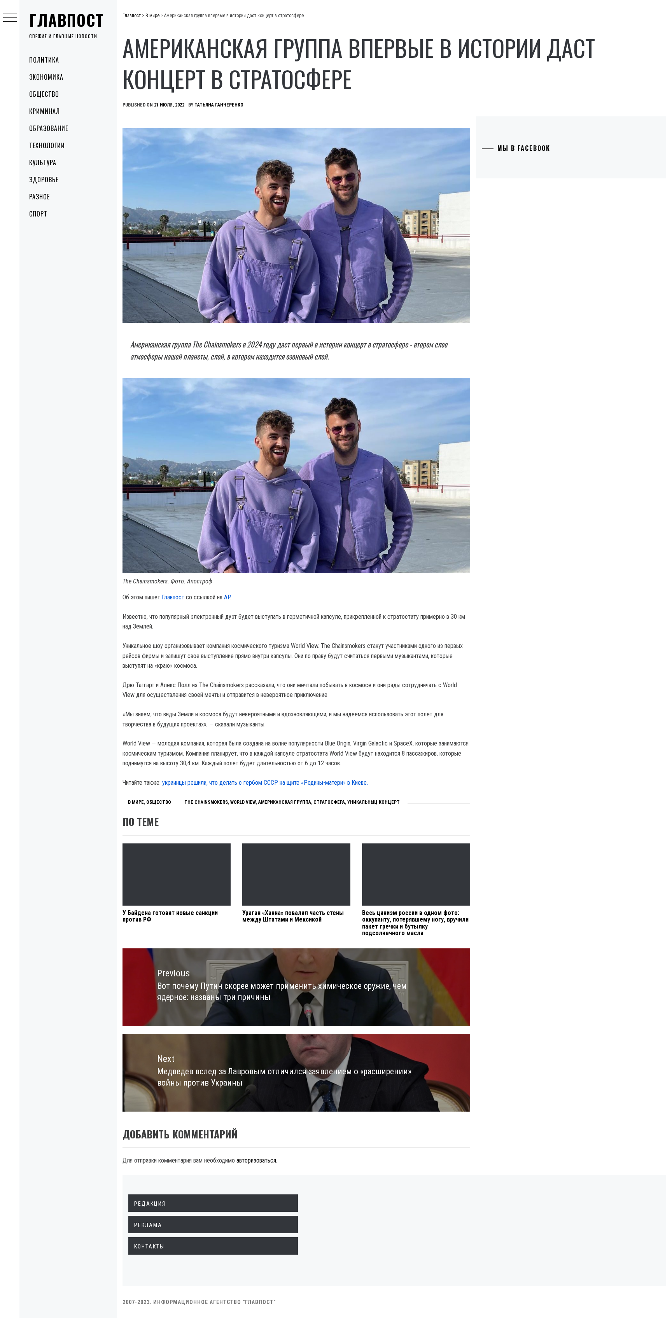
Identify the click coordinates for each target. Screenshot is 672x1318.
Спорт (38, 213)
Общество (44, 94)
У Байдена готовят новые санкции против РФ (170, 916)
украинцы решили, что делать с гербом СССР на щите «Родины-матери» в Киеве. (265, 782)
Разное (39, 196)
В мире (136, 802)
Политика (44, 60)
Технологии (47, 145)
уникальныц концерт (373, 802)
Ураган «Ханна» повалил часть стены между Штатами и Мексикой (293, 916)
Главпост (66, 19)
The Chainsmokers (206, 802)
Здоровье (43, 179)
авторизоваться (256, 1160)
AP (227, 597)
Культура (42, 162)
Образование (48, 128)
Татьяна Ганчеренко (218, 105)
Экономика (46, 77)
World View (243, 802)
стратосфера (329, 802)
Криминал (44, 111)
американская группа (284, 802)
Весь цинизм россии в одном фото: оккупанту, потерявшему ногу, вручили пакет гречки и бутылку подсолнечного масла (415, 923)
